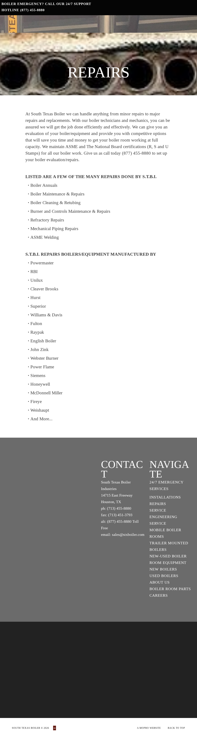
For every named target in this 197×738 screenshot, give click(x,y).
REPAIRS (157, 504)
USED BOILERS (163, 576)
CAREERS (158, 595)
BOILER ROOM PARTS (170, 589)
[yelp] (54, 728)
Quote (130, 23)
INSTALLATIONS (165, 497)
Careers (177, 23)
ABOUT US (159, 582)
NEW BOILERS (163, 569)
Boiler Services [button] (95, 23)
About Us (153, 23)
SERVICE (157, 510)
